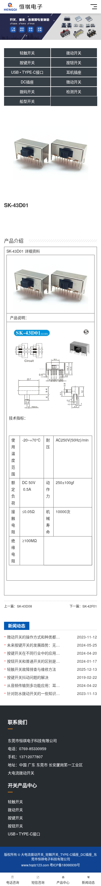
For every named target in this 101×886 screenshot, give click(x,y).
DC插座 (27, 81)
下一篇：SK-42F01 (83, 606)
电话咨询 (12, 882)
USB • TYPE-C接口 (27, 72)
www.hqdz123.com (35, 865)
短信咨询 (38, 882)
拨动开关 (73, 52)
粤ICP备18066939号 (65, 865)
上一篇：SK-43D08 (18, 606)
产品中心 (63, 882)
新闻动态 (88, 882)
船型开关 (27, 101)
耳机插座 (73, 72)
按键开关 (27, 62)
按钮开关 (73, 62)
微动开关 (73, 81)
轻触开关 (27, 52)
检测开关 (73, 91)
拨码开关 (27, 91)
